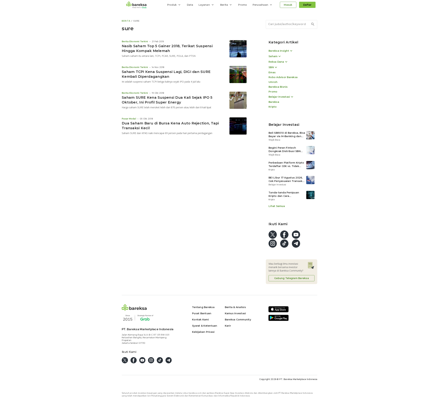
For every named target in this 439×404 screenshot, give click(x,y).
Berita (126, 20)
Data (190, 4)
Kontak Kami (200, 319)
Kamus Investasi (235, 313)
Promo (242, 4)
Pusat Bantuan (201, 313)
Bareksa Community (238, 319)
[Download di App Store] (278, 311)
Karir (228, 325)
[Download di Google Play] (278, 320)
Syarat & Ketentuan (204, 325)
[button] (134, 309)
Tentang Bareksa (203, 307)
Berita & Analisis (235, 307)
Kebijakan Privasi (203, 331)
